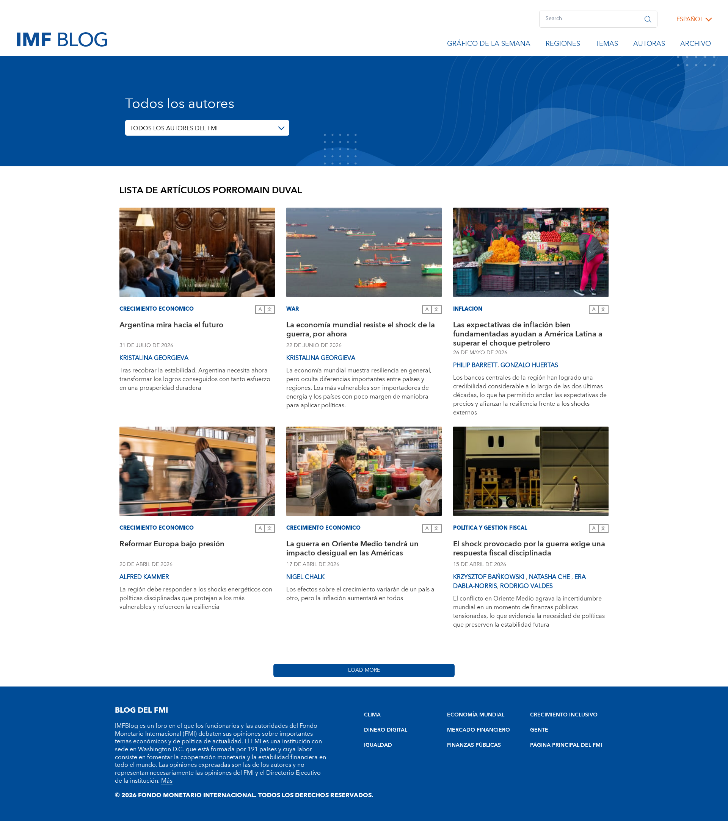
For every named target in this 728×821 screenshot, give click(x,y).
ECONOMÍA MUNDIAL (475, 715)
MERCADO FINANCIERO (478, 730)
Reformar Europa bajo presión (171, 545)
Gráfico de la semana (488, 45)
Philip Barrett (475, 365)
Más (167, 781)
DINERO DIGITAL (385, 730)
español (689, 19)
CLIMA (372, 715)
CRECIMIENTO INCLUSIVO (564, 715)
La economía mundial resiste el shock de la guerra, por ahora (360, 331)
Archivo (695, 45)
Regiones (563, 45)
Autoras (649, 45)
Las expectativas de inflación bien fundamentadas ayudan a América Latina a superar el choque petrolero (527, 334)
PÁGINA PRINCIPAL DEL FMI (566, 745)
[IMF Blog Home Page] (62, 39)
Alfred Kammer (144, 577)
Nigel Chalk (305, 577)
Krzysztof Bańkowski (489, 577)
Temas (606, 45)
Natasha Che (550, 577)
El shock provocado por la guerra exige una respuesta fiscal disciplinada (529, 550)
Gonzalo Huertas (529, 365)
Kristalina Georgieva (153, 358)
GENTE (539, 730)
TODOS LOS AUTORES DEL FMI (174, 128)
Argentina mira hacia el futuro (171, 326)
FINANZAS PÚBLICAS (474, 745)
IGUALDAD (378, 745)
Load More (364, 670)
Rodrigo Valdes (526, 586)
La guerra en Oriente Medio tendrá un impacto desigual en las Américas (352, 550)
